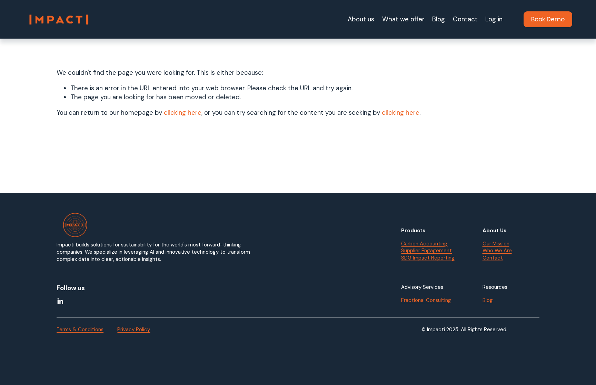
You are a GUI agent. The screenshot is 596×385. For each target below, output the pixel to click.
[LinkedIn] (60, 301)
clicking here (182, 112)
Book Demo (548, 19)
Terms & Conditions (80, 329)
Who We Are (497, 250)
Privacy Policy (133, 329)
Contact (465, 19)
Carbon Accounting (424, 243)
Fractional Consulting (426, 300)
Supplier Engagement (426, 250)
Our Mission (496, 243)
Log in (494, 19)
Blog (438, 19)
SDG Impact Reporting (428, 257)
